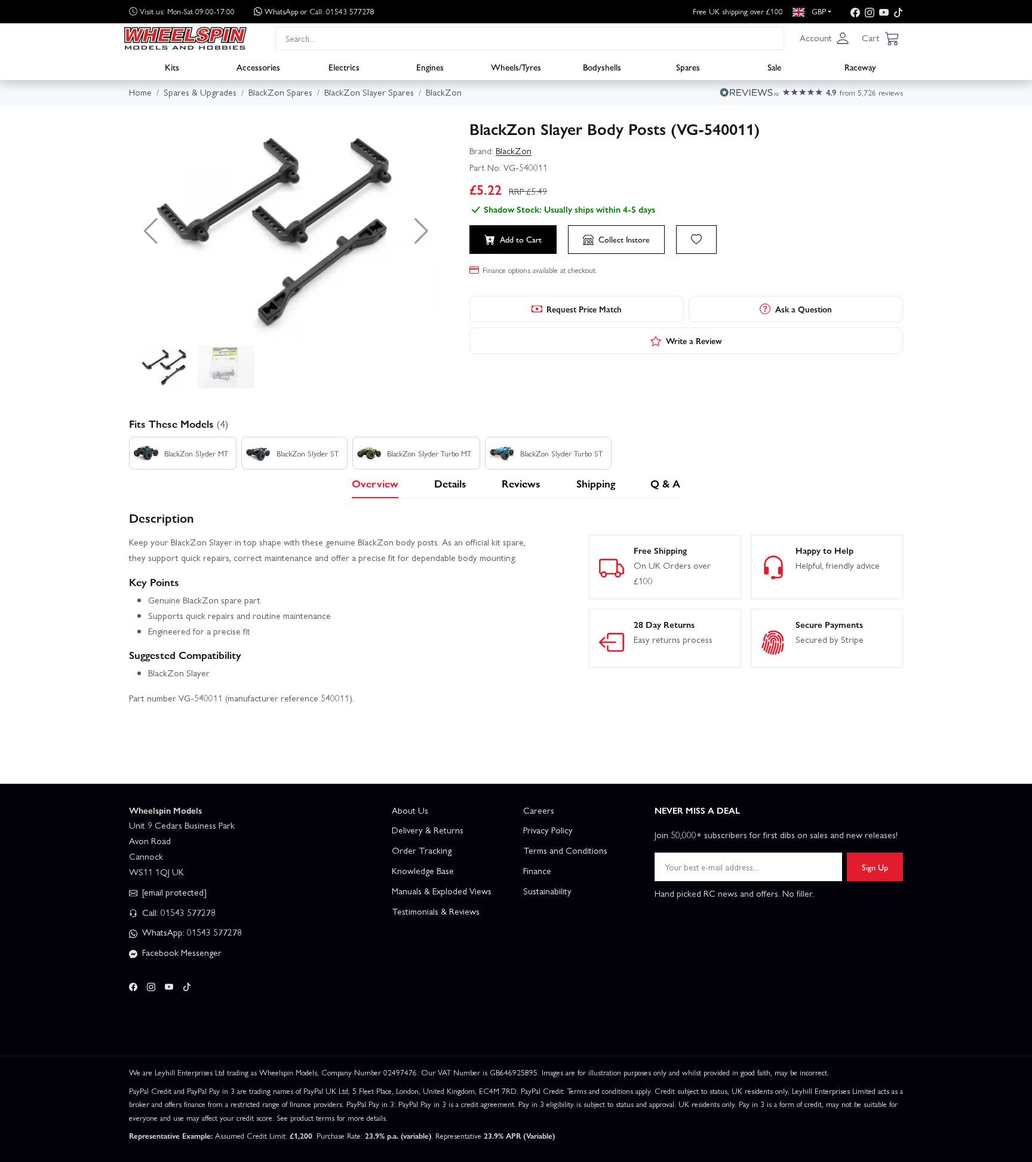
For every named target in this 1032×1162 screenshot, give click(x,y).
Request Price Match (584, 309)
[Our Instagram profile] (869, 12)
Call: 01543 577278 (178, 912)
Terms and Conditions (565, 850)
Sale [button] (774, 66)
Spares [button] (688, 66)
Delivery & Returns (427, 829)
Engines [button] (430, 66)
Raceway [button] (860, 66)
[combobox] (529, 38)
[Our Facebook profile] (855, 12)
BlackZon (514, 150)
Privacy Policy (548, 829)
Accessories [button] (258, 66)
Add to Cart (521, 239)
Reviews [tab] (521, 483)
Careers (538, 810)
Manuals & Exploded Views (442, 890)
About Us (410, 810)
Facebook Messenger (181, 952)
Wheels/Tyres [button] (516, 66)
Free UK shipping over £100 (738, 11)
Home (140, 92)
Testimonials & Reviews (436, 911)
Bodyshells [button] (602, 66)
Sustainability (547, 890)
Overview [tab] (375, 483)
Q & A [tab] (665, 483)
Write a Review (694, 341)
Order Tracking (422, 850)
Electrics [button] (344, 66)
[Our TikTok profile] (898, 12)
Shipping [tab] (595, 483)
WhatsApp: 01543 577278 (191, 932)
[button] (825, 38)
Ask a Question (803, 309)
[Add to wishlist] (696, 239)
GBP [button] (817, 11)
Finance (537, 870)
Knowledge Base (423, 870)
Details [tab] (450, 483)
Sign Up (875, 867)
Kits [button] (172, 66)
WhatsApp (319, 11)
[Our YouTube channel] (884, 12)
